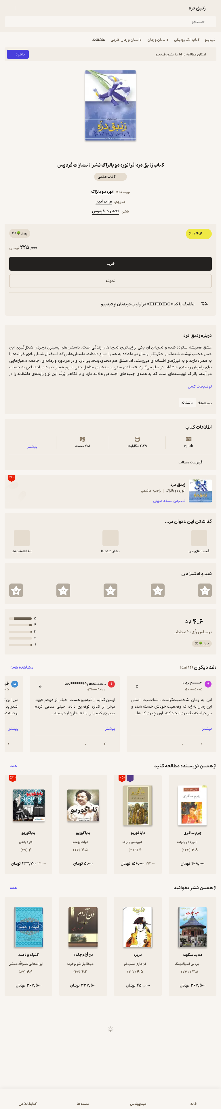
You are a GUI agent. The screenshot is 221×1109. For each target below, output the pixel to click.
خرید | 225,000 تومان (111, 1101)
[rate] (205, 590)
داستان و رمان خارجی (126, 40)
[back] (213, 8)
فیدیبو (210, 40)
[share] (96, 151)
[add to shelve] (199, 538)
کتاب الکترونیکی (186, 40)
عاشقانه (98, 40)
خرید (110, 264)
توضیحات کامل (200, 387)
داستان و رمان (157, 40)
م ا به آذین (104, 202)
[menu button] (8, 8)
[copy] (13, 304)
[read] (22, 538)
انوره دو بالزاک (102, 192)
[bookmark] (124, 151)
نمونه (110, 281)
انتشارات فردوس (105, 211)
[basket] (22, 8)
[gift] (110, 151)
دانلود (20, 54)
